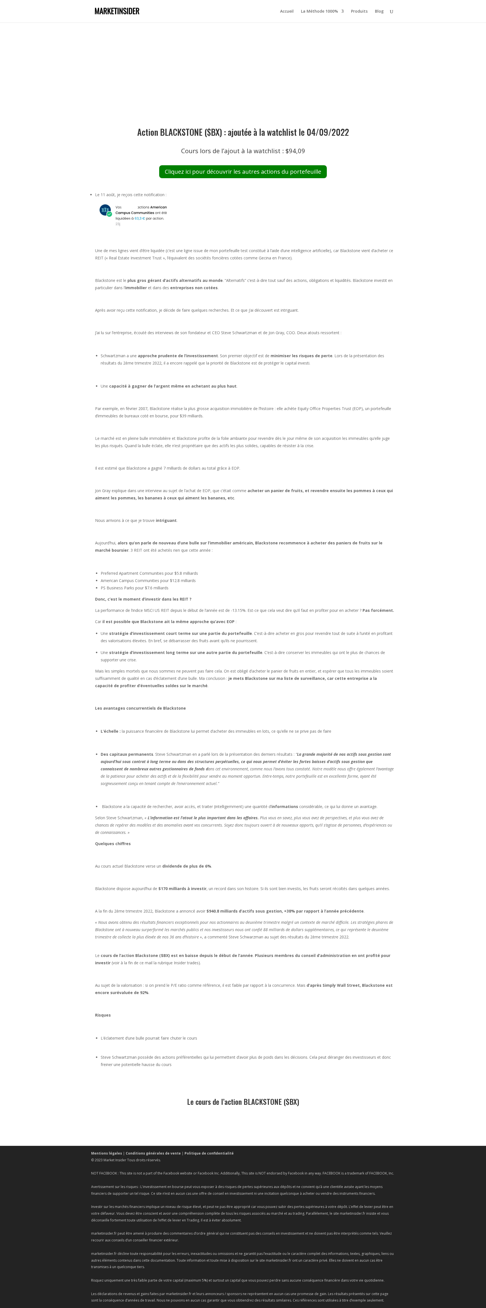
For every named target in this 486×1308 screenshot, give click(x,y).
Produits (359, 11)
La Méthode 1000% (319, 11)
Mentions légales (106, 1153)
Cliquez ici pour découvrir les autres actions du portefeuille (243, 171)
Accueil (287, 11)
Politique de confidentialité (209, 1153)
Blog (379, 11)
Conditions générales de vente (153, 1153)
